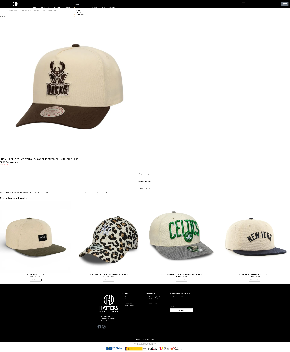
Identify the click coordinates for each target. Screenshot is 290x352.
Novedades (56, 7)
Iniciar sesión (273, 4)
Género (6, 11)
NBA (107, 192)
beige (63, 192)
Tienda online (45, 7)
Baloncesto (52, 192)
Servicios (94, 7)
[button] (136, 19)
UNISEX (11, 11)
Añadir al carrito (35, 280)
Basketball (58, 192)
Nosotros (67, 7)
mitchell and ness (100, 192)
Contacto (112, 7)
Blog (103, 7)
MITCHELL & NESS (11, 192)
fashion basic (76, 192)
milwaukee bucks (91, 192)
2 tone (42, 192)
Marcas (77, 4)
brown (66, 192)
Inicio (34, 7)
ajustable (46, 192)
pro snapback (112, 192)
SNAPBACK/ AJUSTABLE (23, 192)
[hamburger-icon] (243, 3)
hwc (81, 192)
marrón (84, 192)
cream (70, 192)
